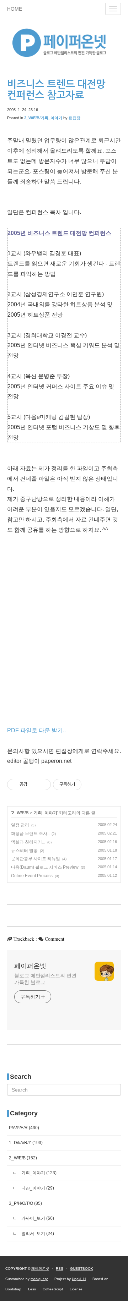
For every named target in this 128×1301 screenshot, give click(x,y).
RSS (59, 1268)
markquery (39, 1279)
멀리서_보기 (37, 1233)
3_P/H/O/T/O (25, 1203)
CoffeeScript (53, 1289)
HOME (14, 9)
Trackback (24, 938)
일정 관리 (20, 824)
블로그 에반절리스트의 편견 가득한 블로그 (45, 979)
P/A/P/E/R (24, 1127)
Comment (54, 938)
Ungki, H (79, 1279)
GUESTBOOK (81, 1268)
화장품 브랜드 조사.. (30, 833)
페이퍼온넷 (30, 965)
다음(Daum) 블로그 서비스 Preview (45, 867)
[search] (64, 1090)
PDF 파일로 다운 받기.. (36, 730)
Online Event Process (32, 875)
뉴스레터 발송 (24, 850)
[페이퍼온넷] (64, 41)
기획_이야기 (45, 812)
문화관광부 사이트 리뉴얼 (35, 858)
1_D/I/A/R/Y (26, 1142)
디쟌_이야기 (37, 1188)
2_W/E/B (20, 812)
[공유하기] (34, 784)
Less (32, 1289)
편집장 (74, 118)
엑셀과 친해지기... (28, 842)
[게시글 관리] (42, 784)
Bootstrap (13, 1289)
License (76, 1289)
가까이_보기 (37, 1218)
